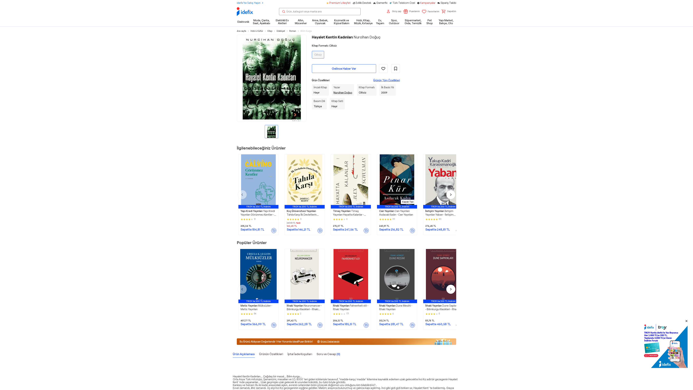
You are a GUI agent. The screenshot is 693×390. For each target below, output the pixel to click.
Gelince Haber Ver (344, 68)
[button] (448, 11)
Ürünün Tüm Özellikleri (386, 80)
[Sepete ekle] (273, 230)
